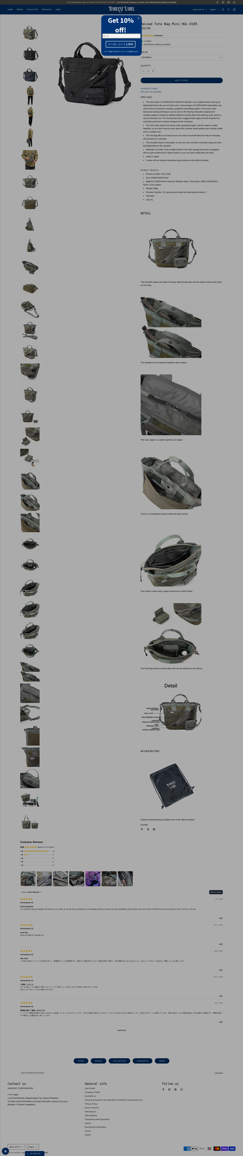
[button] (138, 18)
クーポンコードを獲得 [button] (120, 44)
